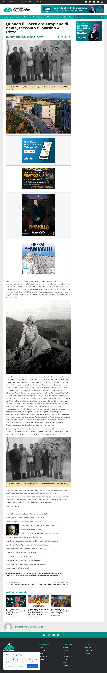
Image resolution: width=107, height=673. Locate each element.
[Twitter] (90, 2)
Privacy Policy (89, 650)
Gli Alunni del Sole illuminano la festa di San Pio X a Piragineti (60, 611)
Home (5, 2)
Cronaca (17, 17)
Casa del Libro (29, 2)
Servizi (21, 2)
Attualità (8, 17)
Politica (26, 17)
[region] (21, 661)
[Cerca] (101, 17)
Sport (58, 17)
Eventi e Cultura (38, 17)
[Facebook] (86, 2)
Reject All (21, 666)
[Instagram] (102, 2)
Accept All (33, 666)
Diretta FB (67, 17)
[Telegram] (98, 2)
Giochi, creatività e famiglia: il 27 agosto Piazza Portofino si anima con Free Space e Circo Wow (38, 611)
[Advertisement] (88, 68)
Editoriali (49, 17)
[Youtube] (94, 2)
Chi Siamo (13, 2)
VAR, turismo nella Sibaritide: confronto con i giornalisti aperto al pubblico (15, 611)
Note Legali (88, 647)
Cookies (87, 653)
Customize (11, 666)
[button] (58, 36)
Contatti (39, 2)
